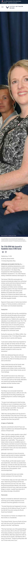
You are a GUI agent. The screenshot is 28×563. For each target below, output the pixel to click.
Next (26, 123)
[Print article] (3, 252)
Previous (1, 123)
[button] (13, 3)
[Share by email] (6, 252)
